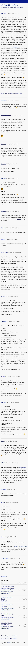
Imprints (19, 219)
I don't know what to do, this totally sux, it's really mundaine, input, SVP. (7, 588)
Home (2, 635)
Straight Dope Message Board (8, 1)
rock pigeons (15, 47)
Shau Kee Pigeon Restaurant (20, 546)
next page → (4, 576)
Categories (7, 635)
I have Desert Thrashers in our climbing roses (11, 93)
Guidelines (14, 635)
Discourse (9, 642)
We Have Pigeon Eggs (9, 5)
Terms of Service (5, 638)
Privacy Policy (13, 638)
